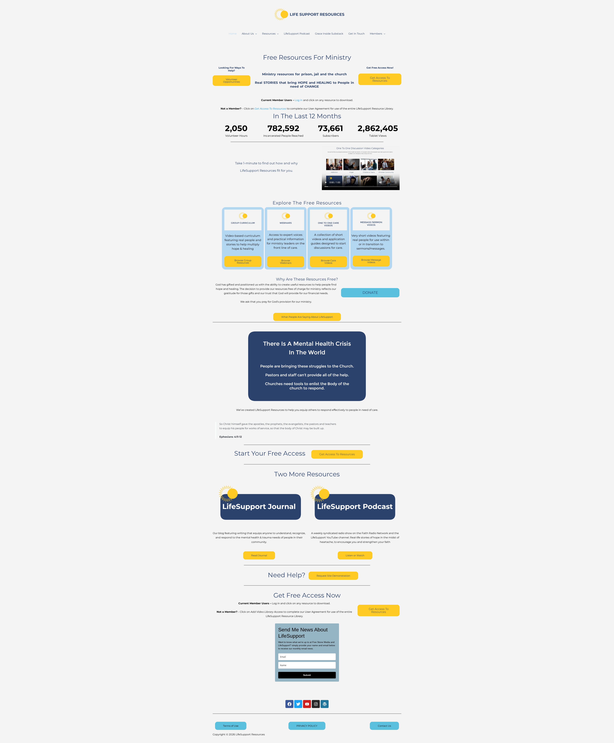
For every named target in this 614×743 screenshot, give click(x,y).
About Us (248, 33)
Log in (299, 100)
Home (233, 33)
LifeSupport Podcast (297, 33)
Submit (307, 675)
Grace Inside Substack (329, 33)
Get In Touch (356, 33)
